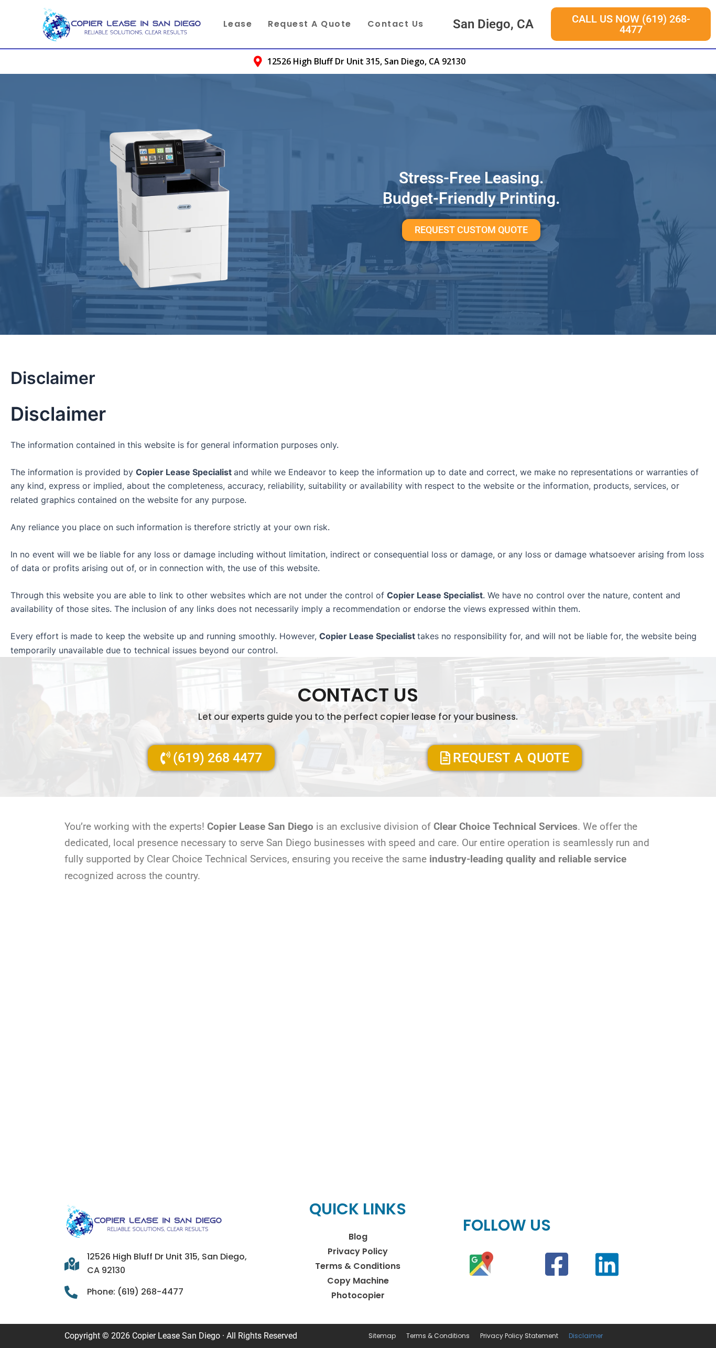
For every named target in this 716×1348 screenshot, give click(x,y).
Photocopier (358, 1295)
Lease (238, 24)
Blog (358, 1237)
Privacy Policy (358, 1251)
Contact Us (395, 24)
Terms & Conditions (357, 1266)
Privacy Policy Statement (519, 1336)
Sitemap (382, 1336)
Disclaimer (586, 1336)
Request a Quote (310, 24)
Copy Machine (358, 1281)
